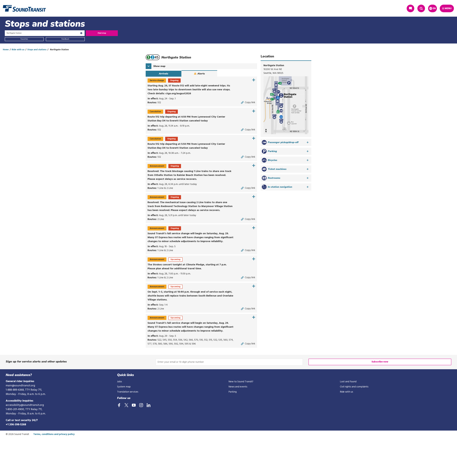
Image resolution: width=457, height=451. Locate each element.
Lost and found (348, 382)
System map (124, 387)
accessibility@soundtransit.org (25, 405)
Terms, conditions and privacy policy (54, 434)
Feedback (65, 39)
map (159, 66)
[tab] (163, 73)
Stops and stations (36, 49)
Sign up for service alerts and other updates (36, 361)
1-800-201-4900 (15, 409)
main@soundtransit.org (20, 385)
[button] (286, 142)
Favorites (24, 39)
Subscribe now (380, 362)
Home (6, 49)
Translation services (127, 392)
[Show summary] (253, 79)
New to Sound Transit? (240, 382)
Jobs (119, 382)
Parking (232, 392)
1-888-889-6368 (15, 390)
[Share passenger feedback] (410, 8)
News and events (237, 387)
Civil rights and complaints (354, 387)
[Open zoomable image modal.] (285, 105)
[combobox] (45, 33)
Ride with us (18, 49)
